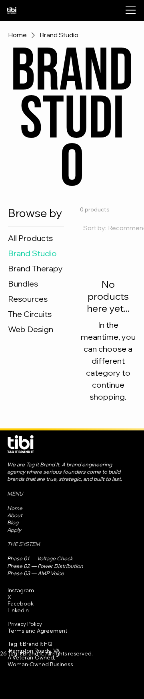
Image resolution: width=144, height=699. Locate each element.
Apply (14, 529)
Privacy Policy (25, 624)
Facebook (21, 603)
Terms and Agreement (37, 630)
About (14, 515)
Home (14, 508)
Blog (12, 522)
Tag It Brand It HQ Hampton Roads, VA (34, 647)
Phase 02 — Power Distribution (45, 566)
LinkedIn (18, 610)
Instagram (21, 590)
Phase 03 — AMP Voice (35, 573)
